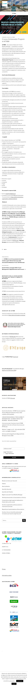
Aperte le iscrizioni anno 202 (9, 370)
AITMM (5, 8)
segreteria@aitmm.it (11, 193)
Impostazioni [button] (19, 681)
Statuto (4, 483)
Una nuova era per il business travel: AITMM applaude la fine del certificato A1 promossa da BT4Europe (13, 425)
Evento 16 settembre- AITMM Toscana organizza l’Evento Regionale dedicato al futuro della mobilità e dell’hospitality (13, 412)
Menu (14, 13)
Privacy (4, 569)
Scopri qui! (15, 356)
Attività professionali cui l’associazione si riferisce (14, 497)
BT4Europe (15, 240)
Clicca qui (12, 398)
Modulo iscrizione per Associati (9, 480)
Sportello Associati (6, 489)
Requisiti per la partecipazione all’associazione (13, 509)
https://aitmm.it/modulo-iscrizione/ (16, 315)
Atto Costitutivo (6, 486)
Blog (5, 249)
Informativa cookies (7, 575)
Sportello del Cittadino (7, 492)
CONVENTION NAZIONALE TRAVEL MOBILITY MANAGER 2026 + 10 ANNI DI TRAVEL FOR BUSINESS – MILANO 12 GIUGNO (13, 419)
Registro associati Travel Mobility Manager (12, 494)
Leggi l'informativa (9, 453)
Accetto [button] (14, 683)
